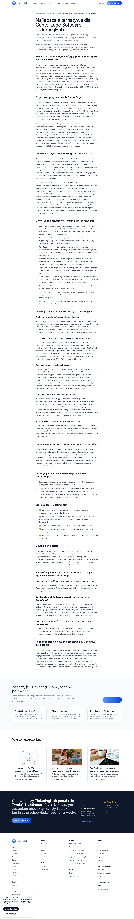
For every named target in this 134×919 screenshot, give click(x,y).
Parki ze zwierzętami (75, 860)
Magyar (14, 885)
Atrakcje (71, 847)
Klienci (99, 847)
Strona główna (40, 13)
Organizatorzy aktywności (77, 853)
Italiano (14, 857)
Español (14, 854)
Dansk (14, 882)
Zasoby (65, 3)
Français (14, 850)
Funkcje (43, 3)
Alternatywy (50, 13)
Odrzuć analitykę (10, 914)
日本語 (14, 876)
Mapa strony (101, 857)
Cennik (73, 3)
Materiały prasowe (103, 860)
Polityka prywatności (104, 873)
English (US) (16, 872)
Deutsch (14, 860)
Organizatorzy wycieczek (77, 850)
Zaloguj (101, 3)
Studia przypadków (103, 850)
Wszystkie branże (75, 843)
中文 (13, 888)
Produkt (34, 3)
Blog (58, 3)
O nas (71, 873)
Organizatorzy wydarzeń (77, 863)
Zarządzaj (44, 847)
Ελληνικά (15, 869)
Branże (51, 3)
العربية (14, 879)
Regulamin (100, 869)
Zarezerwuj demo (114, 3)
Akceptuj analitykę (11, 909)
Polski (14, 866)
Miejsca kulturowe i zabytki (77, 857)
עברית (14, 891)
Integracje (44, 866)
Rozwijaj (43, 850)
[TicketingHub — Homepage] (19, 3)
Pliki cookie (101, 876)
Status (99, 886)
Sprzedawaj (44, 843)
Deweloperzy (45, 869)
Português (15, 863)
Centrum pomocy (102, 889)
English (14, 847)
